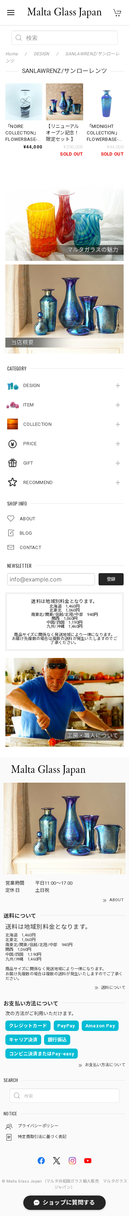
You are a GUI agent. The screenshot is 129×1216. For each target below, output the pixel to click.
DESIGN (31, 385)
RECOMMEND (38, 482)
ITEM (28, 404)
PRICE (30, 443)
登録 (111, 579)
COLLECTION (37, 424)
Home (11, 53)
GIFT (28, 463)
